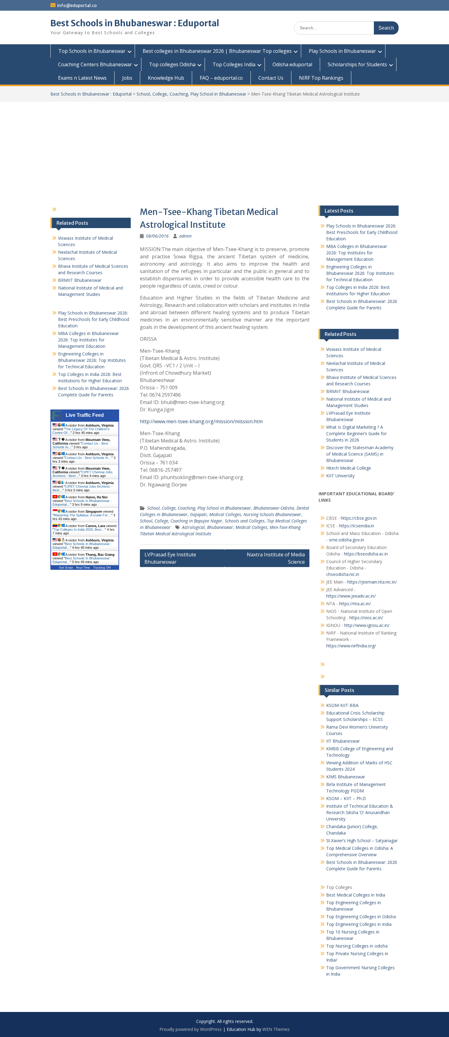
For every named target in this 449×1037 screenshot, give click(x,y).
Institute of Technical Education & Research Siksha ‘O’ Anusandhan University (359, 812)
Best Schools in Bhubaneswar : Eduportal (134, 23)
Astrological (193, 527)
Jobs (127, 78)
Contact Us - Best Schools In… (88, 458)
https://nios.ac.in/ (366, 617)
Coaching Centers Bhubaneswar (95, 64)
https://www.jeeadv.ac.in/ (351, 596)
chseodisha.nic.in (342, 574)
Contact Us (270, 78)
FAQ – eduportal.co (221, 78)
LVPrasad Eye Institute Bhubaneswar (170, 558)
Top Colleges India (234, 64)
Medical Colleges (225, 514)
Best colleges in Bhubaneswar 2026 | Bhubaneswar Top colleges (217, 51)
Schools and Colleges (245, 521)
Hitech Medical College (348, 468)
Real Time (83, 567)
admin (185, 236)
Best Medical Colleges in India (355, 895)
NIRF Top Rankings (321, 78)
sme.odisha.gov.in (346, 540)
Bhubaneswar (220, 527)
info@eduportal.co (77, 5)
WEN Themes (276, 1029)
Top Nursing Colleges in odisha (357, 946)
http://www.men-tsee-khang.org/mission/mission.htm (201, 421)
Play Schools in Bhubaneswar (342, 51)
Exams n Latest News (82, 78)
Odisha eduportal (292, 64)
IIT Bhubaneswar (343, 741)
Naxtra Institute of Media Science (276, 558)
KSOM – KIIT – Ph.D (346, 798)
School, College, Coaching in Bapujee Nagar (181, 521)
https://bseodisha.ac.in (366, 554)
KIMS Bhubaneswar (345, 777)
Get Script (66, 567)
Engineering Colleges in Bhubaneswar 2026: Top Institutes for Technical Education (360, 273)
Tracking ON (102, 567)
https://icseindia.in (356, 526)
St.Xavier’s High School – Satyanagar (362, 840)
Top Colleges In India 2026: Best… (79, 529)
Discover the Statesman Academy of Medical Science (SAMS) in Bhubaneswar (359, 454)
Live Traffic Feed (85, 415)
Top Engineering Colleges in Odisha (361, 916)
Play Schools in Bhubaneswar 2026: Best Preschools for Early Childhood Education (361, 232)
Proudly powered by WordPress (190, 1029)
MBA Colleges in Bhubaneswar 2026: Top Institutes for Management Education (356, 252)
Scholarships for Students (357, 64)
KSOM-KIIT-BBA (342, 705)
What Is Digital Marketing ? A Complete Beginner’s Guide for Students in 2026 (356, 433)
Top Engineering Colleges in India (359, 924)
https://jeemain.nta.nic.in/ (372, 582)
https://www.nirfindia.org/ (351, 646)
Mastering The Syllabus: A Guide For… (82, 515)
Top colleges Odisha (172, 64)
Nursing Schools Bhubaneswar (272, 514)
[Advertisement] (224, 147)
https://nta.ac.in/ (355, 603)
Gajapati (198, 514)
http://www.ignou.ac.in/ (366, 625)
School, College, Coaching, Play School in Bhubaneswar (191, 94)
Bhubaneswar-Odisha (274, 508)
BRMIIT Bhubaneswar (348, 391)
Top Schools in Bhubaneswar (92, 51)
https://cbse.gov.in (359, 518)
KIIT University (340, 475)
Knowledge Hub (166, 78)
